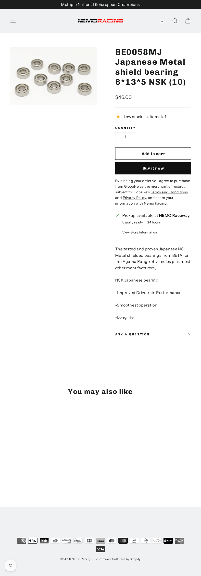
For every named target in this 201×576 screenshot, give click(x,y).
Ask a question (132, 334)
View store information (139, 232)
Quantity (125, 128)
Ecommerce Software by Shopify (117, 559)
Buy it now (153, 168)
